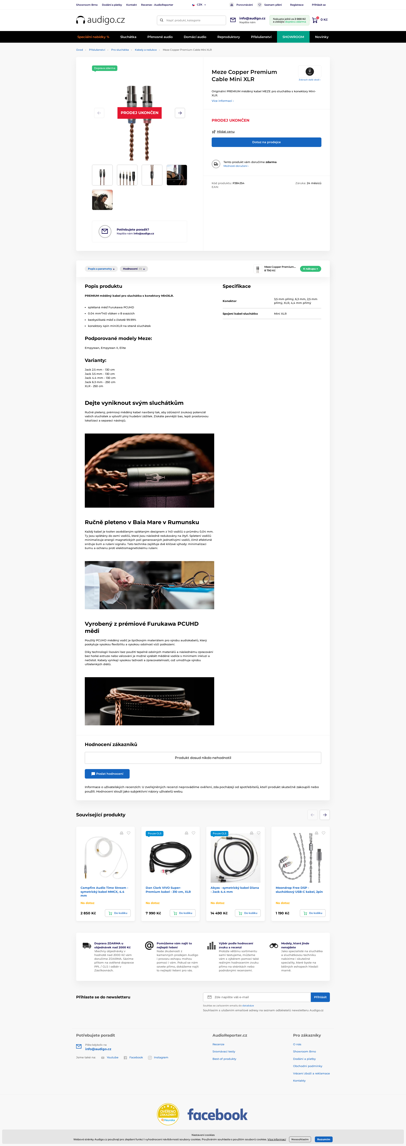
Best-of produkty (224, 1058)
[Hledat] (161, 20)
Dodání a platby (112, 4)
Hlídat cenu (226, 131)
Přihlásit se (319, 4)
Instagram (161, 1057)
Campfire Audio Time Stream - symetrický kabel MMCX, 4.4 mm (104, 891)
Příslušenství (97, 49)
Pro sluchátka (120, 49)
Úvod (79, 49)
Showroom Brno (87, 4)
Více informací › (223, 100)
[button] (180, 113)
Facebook (136, 1057)
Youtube (112, 1057)
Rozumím (323, 1139)
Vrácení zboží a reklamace (311, 1073)
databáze (248, 1005)
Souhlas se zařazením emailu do (228, 1005)
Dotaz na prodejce (266, 142)
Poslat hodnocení (109, 774)
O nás (297, 1044)
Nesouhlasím (300, 1139)
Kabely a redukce (146, 49)
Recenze (218, 1044)
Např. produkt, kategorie (183, 20)
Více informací (276, 1139)
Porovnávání (244, 4)
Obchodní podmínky (307, 1066)
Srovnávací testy (224, 1051)
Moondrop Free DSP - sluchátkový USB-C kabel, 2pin (299, 889)
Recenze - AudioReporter (157, 4)
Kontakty (299, 1080)
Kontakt (131, 4)
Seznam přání (273, 4)
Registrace (296, 4)
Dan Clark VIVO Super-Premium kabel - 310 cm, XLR (168, 889)
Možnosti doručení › (236, 165)
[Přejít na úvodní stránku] (100, 20)
